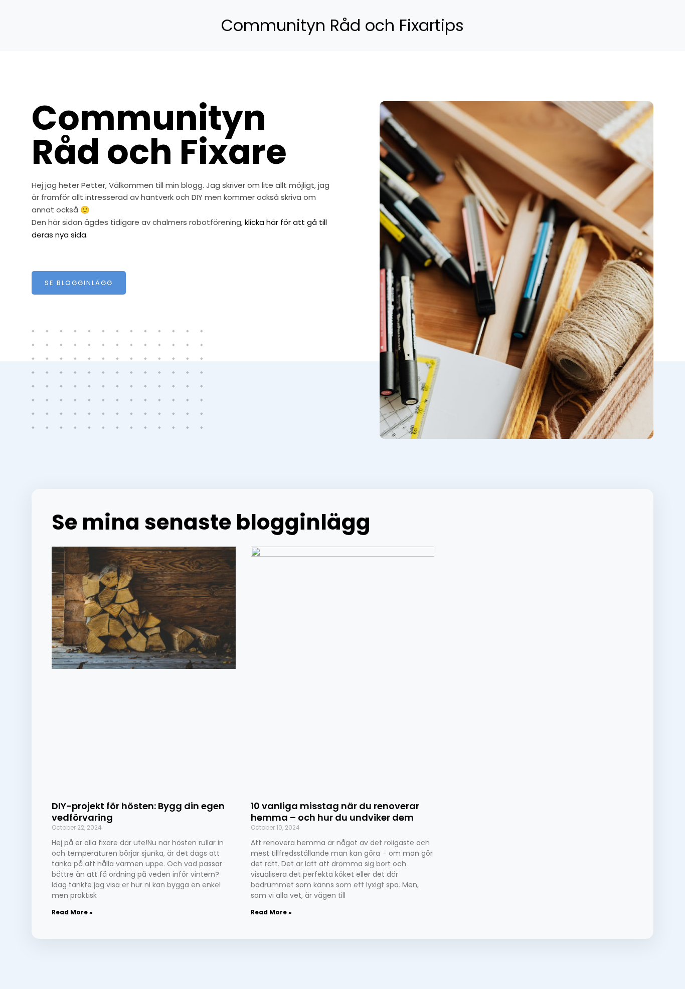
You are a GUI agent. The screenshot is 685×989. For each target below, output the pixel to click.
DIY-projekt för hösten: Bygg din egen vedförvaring (138, 812)
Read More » (72, 912)
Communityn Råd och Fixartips (342, 25)
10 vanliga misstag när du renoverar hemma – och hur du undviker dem (335, 812)
